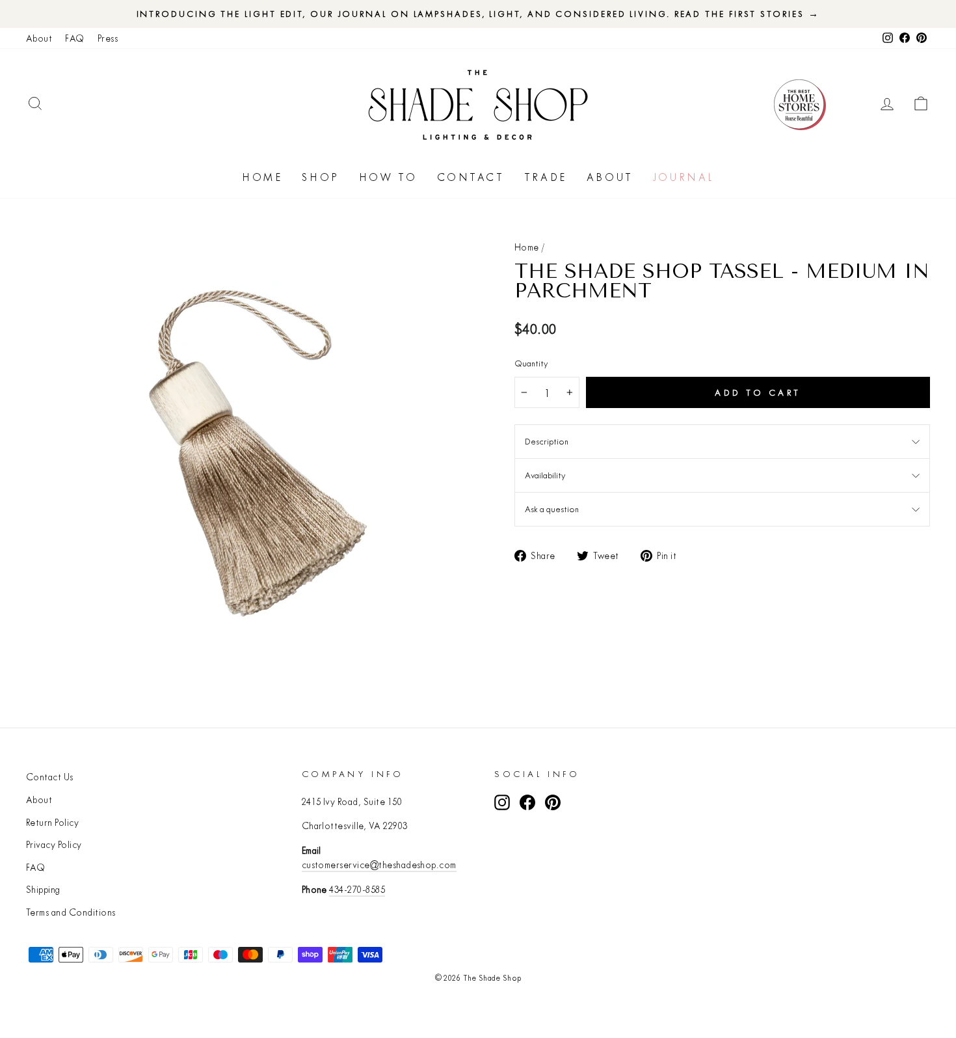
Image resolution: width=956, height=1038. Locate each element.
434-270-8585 (357, 889)
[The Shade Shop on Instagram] (502, 803)
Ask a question (552, 509)
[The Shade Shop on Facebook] (527, 803)
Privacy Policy (54, 845)
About (39, 38)
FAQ (74, 38)
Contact (471, 177)
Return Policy (52, 822)
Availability (545, 475)
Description (546, 441)
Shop (320, 177)
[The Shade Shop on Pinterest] (553, 803)
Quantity (531, 363)
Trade (545, 177)
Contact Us (49, 777)
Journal (683, 177)
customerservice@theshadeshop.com (379, 865)
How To (388, 177)
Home (262, 177)
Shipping (43, 889)
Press (108, 38)
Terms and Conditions (71, 912)
